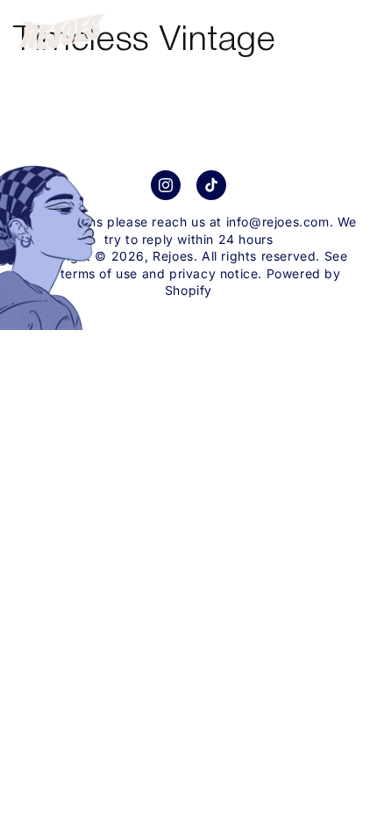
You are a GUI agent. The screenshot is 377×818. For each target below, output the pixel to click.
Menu (336, 24)
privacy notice (213, 273)
